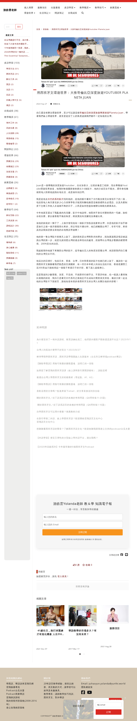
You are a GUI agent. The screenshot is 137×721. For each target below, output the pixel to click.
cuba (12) (21, 273)
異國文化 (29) (12, 161)
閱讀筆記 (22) (11, 149)
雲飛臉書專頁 (13, 687)
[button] (69, 7)
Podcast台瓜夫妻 (15, 690)
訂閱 (108, 712)
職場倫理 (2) (12, 143)
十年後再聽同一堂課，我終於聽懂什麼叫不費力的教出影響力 (16, 48)
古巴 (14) (11, 273)
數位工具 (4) (12, 79)
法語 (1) (10, 89)
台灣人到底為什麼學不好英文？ (52, 349)
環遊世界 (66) (11, 155)
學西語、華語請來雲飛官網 (20, 683)
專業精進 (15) (12, 138)
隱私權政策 (87, 687)
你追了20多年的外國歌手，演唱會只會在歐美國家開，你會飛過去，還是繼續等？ (16, 44)
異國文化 (56, 104)
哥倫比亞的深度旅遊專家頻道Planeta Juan (101, 112)
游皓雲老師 (10, 10)
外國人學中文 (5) (14, 100)
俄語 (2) (10, 105)
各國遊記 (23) (12, 166)
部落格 (46, 29)
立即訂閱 (82, 532)
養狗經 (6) (11, 242)
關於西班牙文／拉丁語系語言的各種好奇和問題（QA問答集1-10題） (72, 404)
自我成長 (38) (11, 110)
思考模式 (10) (12, 198)
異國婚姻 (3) (12, 258)
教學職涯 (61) (11, 116)
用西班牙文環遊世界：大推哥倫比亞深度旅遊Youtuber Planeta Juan (81, 29)
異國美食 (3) (12, 177)
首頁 (38, 29)
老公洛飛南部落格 (15, 707)
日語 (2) (10, 94)
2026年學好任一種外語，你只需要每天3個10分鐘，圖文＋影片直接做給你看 (17, 52)
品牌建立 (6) (12, 188)
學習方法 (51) (12, 68)
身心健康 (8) (12, 247)
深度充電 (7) (12, 171)
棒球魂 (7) (11, 263)
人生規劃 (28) (12, 133)
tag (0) (10, 278)
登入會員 (62, 576)
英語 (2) (10, 84)
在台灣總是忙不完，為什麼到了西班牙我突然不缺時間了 (16, 40)
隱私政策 (98, 539)
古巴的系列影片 (56, 199)
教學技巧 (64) (11, 209)
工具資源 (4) (12, 220)
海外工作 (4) (12, 122)
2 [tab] (84, 654)
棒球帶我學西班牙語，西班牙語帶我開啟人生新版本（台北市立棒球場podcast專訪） (80, 356)
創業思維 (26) (11, 182)
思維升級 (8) (12, 231)
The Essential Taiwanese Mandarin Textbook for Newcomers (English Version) (17, 55)
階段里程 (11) (12, 252)
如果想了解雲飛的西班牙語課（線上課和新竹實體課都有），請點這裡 (72, 370)
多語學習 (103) (12, 62)
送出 (19, 26)
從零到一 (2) (12, 204)
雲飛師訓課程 (13, 697)
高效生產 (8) (12, 128)
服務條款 (88, 539)
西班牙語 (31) (12, 74)
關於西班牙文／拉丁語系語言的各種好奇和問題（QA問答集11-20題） (72, 397)
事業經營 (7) (12, 193)
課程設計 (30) (12, 225)
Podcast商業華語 (15, 693)
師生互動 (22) (12, 215)
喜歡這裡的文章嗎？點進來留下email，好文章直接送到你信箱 (68, 391)
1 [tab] (80, 654)
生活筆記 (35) (11, 236)
